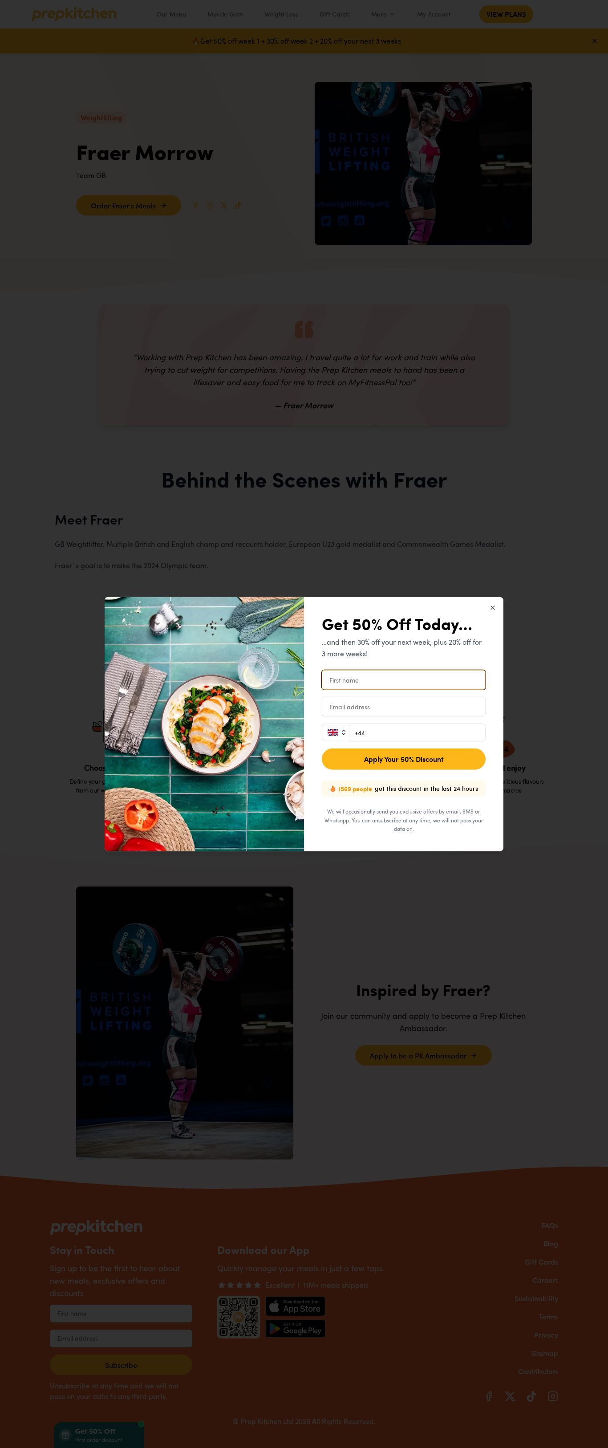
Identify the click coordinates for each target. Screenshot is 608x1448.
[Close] (492, 607)
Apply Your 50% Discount (404, 759)
